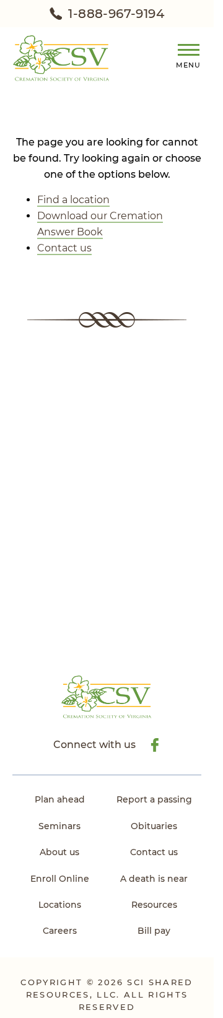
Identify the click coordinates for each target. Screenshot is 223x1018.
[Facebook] (154, 745)
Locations (59, 904)
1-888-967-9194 (116, 13)
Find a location (73, 200)
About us (59, 852)
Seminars (59, 826)
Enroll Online (59, 878)
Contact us (64, 248)
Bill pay (154, 930)
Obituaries (154, 826)
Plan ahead (60, 799)
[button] (183, 54)
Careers (60, 930)
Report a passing (154, 799)
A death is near (154, 878)
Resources (154, 904)
